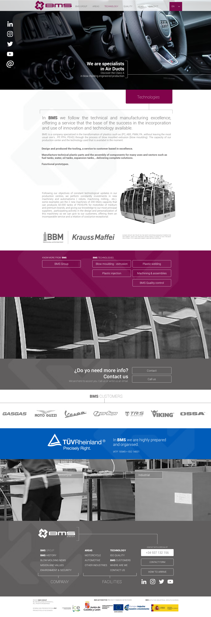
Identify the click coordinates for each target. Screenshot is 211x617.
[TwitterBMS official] (10, 44)
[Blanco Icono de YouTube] (10, 54)
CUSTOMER (122, 560)
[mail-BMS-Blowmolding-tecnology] (10, 64)
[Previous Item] (4, 414)
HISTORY (51, 555)
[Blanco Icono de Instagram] (10, 34)
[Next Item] (206, 414)
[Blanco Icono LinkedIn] (10, 24)
